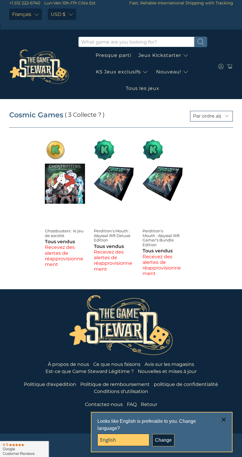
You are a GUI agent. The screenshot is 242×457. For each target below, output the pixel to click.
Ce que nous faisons (116, 364)
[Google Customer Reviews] (24, 449)
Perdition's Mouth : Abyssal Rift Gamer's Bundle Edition (161, 238)
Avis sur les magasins (169, 364)
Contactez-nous (104, 404)
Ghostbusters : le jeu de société (64, 233)
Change (163, 440)
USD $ (58, 14)
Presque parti (113, 55)
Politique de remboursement (115, 384)
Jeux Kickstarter (159, 55)
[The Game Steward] (39, 67)
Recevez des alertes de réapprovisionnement (64, 255)
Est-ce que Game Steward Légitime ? (89, 371)
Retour (149, 404)
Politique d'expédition (50, 384)
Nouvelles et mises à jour (167, 371)
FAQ (132, 404)
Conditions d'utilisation (121, 391)
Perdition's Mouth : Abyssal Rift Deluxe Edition (112, 235)
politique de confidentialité (186, 384)
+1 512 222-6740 (24, 3)
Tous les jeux (142, 88)
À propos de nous (68, 364)
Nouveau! (168, 72)
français (21, 14)
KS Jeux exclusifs (118, 72)
